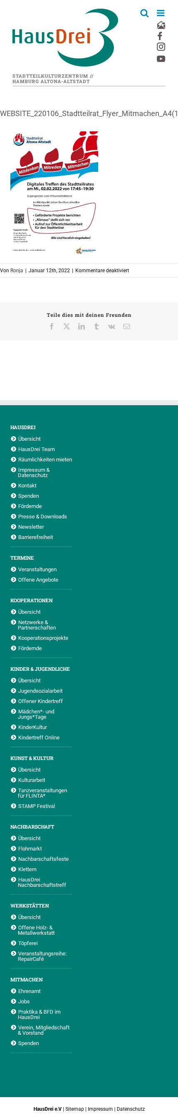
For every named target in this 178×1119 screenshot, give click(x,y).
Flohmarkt (30, 848)
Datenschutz (131, 1109)
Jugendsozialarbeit (40, 691)
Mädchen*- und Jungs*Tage (36, 714)
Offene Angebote (38, 579)
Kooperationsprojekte (43, 638)
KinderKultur (32, 727)
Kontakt (27, 485)
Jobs (24, 1001)
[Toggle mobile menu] (161, 13)
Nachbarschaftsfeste (43, 859)
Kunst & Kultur (31, 758)
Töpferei (28, 943)
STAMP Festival (36, 806)
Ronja (16, 270)
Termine (22, 557)
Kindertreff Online (39, 737)
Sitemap (74, 1109)
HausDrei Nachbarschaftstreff (42, 882)
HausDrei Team (36, 449)
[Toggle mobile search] (144, 13)
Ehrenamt (29, 991)
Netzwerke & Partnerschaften (37, 624)
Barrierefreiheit (35, 537)
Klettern (27, 869)
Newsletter (31, 527)
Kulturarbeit (31, 780)
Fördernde (30, 506)
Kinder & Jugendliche (40, 668)
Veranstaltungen (37, 569)
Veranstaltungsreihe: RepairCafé (42, 956)
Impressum (100, 1109)
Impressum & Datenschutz (34, 472)
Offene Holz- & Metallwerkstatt (36, 930)
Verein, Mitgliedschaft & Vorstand (44, 1030)
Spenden (28, 496)
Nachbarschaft (32, 826)
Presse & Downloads (42, 516)
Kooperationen (31, 600)
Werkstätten (29, 905)
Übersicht (29, 439)
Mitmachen (26, 979)
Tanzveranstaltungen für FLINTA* (42, 792)
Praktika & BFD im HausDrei (39, 1014)
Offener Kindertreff (40, 701)
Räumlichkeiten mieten (45, 459)
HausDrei (23, 427)
